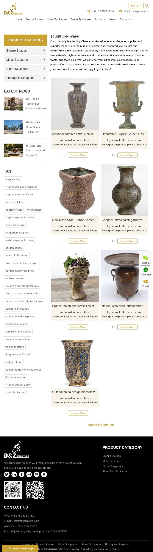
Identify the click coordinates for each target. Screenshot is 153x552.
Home (18, 19)
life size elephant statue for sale (24, 301)
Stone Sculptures (81, 19)
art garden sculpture (17, 232)
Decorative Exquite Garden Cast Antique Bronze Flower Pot (125, 134)
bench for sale (13, 209)
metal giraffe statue (16, 255)
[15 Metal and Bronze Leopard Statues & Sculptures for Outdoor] (13, 150)
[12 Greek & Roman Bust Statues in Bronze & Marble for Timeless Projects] (13, 104)
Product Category (25, 40)
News (112, 19)
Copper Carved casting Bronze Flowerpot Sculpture (125, 220)
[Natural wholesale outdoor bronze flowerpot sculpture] (124, 276)
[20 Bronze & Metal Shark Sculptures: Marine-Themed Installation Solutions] (13, 127)
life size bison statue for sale (22, 285)
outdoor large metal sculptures (23, 369)
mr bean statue (14, 278)
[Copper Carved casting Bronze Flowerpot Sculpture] (124, 190)
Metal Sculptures (57, 19)
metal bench (34, 209)
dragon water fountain (18, 354)
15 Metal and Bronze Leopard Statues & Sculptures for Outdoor (35, 151)
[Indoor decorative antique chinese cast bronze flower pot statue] (75, 104)
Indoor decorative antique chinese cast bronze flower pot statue (75, 134)
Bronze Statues (35, 19)
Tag (8, 171)
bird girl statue (13, 362)
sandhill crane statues (18, 331)
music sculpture (14, 202)
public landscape (15, 224)
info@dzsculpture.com (136, 11)
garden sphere (14, 247)
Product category (122, 447)
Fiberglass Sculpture (20, 77)
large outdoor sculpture (19, 194)
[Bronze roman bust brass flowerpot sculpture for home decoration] (75, 276)
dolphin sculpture (15, 377)
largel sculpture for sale (19, 217)
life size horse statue (17, 339)
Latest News (17, 91)
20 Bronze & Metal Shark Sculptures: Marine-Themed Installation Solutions (35, 127)
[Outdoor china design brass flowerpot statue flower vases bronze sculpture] (75, 362)
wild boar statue (14, 346)
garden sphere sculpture (19, 270)
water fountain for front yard (21, 263)
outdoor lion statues (17, 308)
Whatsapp (145, 274)
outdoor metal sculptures (20, 316)
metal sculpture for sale (19, 240)
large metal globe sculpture (21, 186)
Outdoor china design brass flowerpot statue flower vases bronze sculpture (75, 392)
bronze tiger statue (16, 323)
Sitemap (116, 549)
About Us (100, 19)
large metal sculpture (17, 384)
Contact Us (126, 19)
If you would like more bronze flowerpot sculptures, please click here (75, 142)
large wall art (13, 179)
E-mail (145, 286)
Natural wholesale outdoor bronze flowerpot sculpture (125, 306)
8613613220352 (27, 526)
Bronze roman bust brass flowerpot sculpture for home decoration (75, 306)
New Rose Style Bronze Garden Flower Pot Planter (75, 220)
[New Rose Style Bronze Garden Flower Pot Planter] (75, 190)
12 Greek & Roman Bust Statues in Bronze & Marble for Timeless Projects (36, 104)
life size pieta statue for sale (21, 293)
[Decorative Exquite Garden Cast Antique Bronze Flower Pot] (124, 104)
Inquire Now (78, 155)
